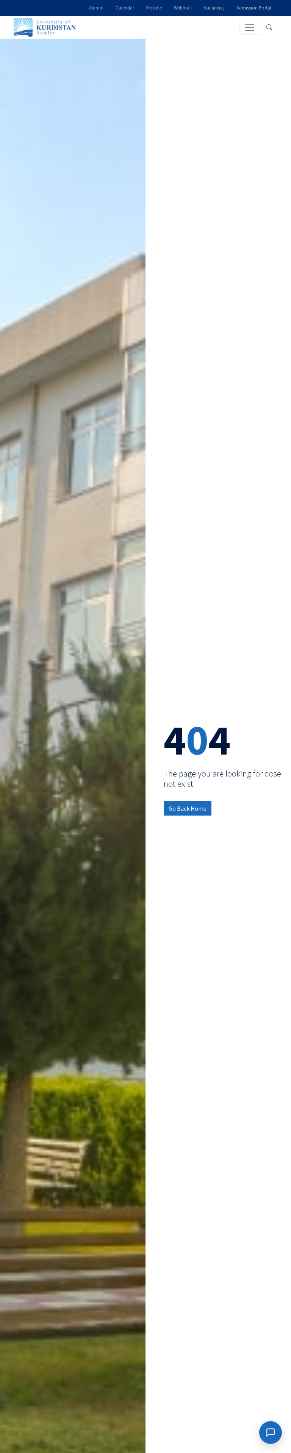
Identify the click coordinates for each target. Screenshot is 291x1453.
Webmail (183, 8)
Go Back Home (188, 808)
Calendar (125, 8)
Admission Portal (253, 8)
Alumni (96, 8)
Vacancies (214, 8)
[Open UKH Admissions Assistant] (270, 1432)
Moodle (154, 8)
